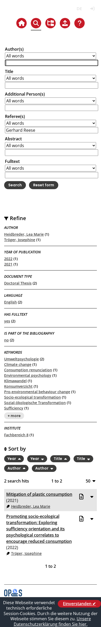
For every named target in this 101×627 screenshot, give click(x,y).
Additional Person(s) (25, 94)
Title (9, 71)
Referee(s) (15, 116)
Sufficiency (13, 408)
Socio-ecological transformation (32, 397)
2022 (8, 258)
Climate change (17, 364)
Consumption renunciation (28, 369)
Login (92, 8)
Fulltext (12, 161)
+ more (14, 415)
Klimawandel (15, 380)
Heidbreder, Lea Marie (24, 234)
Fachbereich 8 (16, 434)
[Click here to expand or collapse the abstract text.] (92, 496)
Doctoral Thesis (18, 283)
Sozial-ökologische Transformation (35, 402)
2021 (8, 264)
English (10, 302)
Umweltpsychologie (21, 359)
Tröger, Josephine (19, 239)
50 (88, 481)
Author (14, 468)
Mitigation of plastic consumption (39, 494)
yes (7, 321)
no (6, 340)
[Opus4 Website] (13, 595)
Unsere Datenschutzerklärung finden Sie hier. (52, 621)
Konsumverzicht (18, 386)
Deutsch (79, 8)
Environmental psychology (27, 375)
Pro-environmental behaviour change (37, 391)
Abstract (13, 139)
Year (12, 458)
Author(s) (14, 49)
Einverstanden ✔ (79, 603)
